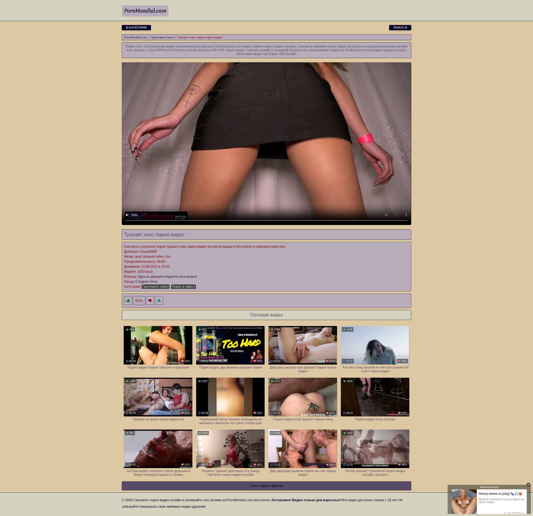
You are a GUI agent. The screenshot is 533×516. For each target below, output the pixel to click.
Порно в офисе (183, 286)
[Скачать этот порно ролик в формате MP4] (159, 300)
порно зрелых (271, 486)
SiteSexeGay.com (227, 46)
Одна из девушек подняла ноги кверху (167, 276)
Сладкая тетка (146, 281)
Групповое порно (155, 286)
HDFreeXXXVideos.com (174, 50)
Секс (254, 486)
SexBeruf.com (355, 50)
